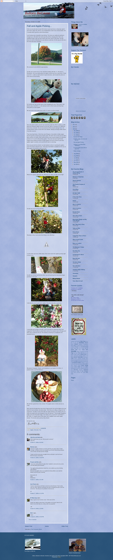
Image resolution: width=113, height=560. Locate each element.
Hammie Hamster (77, 180)
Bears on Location (77, 243)
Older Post (64, 526)
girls (76, 361)
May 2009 (76, 162)
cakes (72, 358)
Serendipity (75, 273)
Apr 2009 (76, 164)
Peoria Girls (74, 349)
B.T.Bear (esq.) (33, 497)
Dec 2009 (76, 130)
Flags (77, 348)
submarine (81, 369)
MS (87, 348)
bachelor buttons (82, 355)
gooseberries (80, 361)
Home (47, 526)
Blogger (59, 557)
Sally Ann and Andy (35, 437)
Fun (40, 430)
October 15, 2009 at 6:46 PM (36, 442)
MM (85, 348)
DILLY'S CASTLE (77, 204)
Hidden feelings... (77, 151)
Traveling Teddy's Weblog (79, 269)
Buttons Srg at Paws (84, 345)
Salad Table (85, 349)
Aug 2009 (76, 155)
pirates (82, 365)
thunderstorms (73, 371)
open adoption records (75, 365)
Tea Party (86, 351)
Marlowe (32, 447)
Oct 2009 (76, 135)
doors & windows (77, 208)
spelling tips (83, 368)
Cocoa (86, 346)
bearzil (74, 200)
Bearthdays (81, 342)
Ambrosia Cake (74, 341)
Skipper (78, 351)
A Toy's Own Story (77, 196)
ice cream (86, 362)
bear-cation (80, 357)
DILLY (31, 513)
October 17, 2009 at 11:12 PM (37, 493)
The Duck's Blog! (77, 262)
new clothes (85, 364)
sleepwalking (73, 368)
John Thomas (81, 348)
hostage (82, 362)
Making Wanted (76, 278)
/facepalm (75, 276)
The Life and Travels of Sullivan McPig (78, 172)
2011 (74, 124)
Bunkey (78, 345)
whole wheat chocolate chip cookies (78, 372)
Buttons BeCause (37, 13)
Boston (72, 344)
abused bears (83, 354)
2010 (74, 126)
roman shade (77, 366)
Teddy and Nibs (76, 228)
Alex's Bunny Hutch (77, 215)
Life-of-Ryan (75, 189)
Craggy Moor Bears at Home (79, 235)
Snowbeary (82, 351)
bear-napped (85, 357)
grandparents (75, 362)
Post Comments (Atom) (36, 529)
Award (78, 341)
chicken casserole (77, 358)
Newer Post (28, 526)
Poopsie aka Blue (34, 462)
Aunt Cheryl (33, 484)
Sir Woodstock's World (78, 254)
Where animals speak (78, 239)
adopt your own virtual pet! (81, 111)
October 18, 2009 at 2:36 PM (36, 508)
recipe (86, 365)
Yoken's (78, 354)
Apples (31, 430)
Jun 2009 (76, 160)
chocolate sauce (85, 358)
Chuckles (83, 346)
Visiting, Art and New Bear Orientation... (79, 145)
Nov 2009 (76, 132)
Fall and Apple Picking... (39, 26)
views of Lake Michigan (82, 371)
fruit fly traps (73, 361)
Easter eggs (73, 348)
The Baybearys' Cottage (78, 247)
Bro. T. (75, 345)
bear (87, 355)
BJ (79, 341)
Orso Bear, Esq (76, 250)
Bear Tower (83, 341)
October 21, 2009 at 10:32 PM (37, 516)
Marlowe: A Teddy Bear (78, 176)
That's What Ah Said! (78, 281)
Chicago (76, 346)
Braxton (76, 344)
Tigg (72, 353)
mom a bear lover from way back (77, 364)
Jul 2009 (76, 158)
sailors (86, 366)
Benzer (86, 342)
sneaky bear (78, 368)
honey (79, 362)
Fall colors (36, 430)
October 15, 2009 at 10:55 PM (37, 457)
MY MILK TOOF (76, 193)
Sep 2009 (76, 153)
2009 (74, 129)
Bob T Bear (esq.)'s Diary (78, 224)
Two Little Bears (76, 265)
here (61, 127)
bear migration (74, 357)
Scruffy (73, 351)
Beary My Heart (76, 258)
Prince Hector (76, 232)
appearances (76, 355)
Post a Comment (32, 519)
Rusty (80, 349)
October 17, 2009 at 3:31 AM (36, 479)
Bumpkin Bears (76, 212)
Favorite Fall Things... (78, 136)
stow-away (76, 369)
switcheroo (85, 369)
